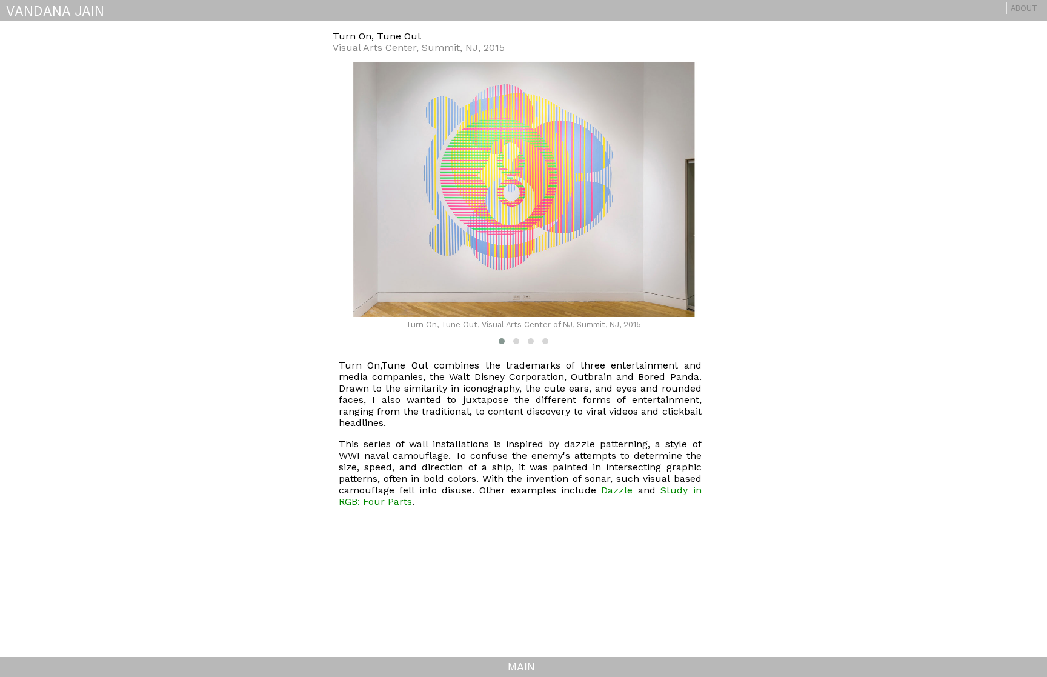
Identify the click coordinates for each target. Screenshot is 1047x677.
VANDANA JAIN (55, 11)
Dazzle (617, 490)
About (1024, 8)
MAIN (521, 666)
